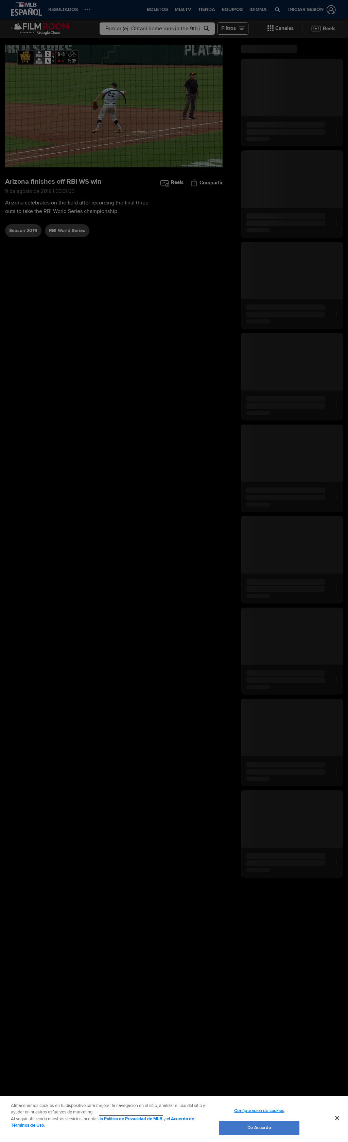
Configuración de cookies (259, 1110)
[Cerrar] (337, 1117)
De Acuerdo (259, 1127)
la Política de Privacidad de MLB (131, 1119)
